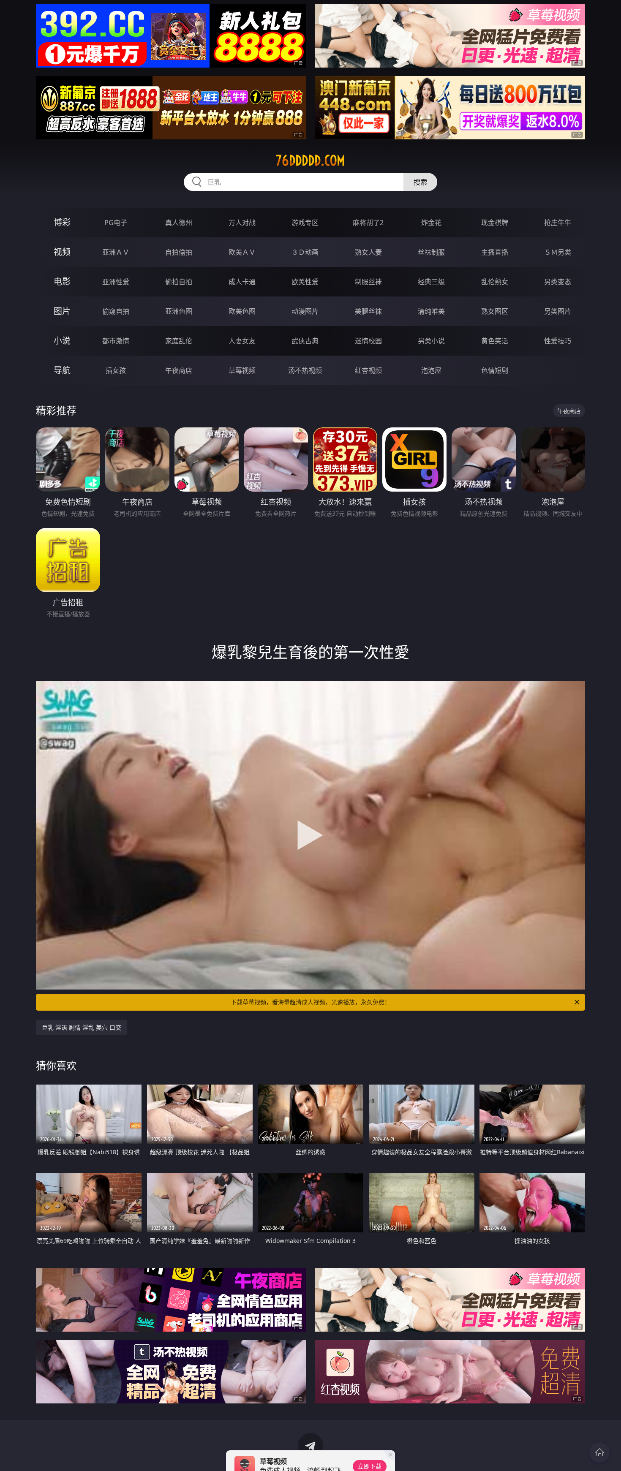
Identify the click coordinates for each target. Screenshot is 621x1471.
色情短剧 (494, 370)
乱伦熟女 (494, 281)
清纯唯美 (431, 311)
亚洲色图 (178, 311)
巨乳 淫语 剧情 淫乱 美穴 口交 (81, 1027)
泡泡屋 (431, 370)
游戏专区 (305, 222)
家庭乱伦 (178, 340)
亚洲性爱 (115, 281)
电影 (62, 281)
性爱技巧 (557, 340)
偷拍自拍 (178, 281)
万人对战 (242, 222)
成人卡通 (242, 281)
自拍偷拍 (178, 252)
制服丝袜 (368, 281)
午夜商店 (178, 370)
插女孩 (116, 370)
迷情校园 (368, 340)
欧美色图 (242, 311)
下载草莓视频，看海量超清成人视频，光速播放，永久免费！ (310, 1002)
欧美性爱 (305, 281)
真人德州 (178, 222)
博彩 (62, 222)
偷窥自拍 (115, 311)
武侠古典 (305, 340)
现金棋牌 (494, 222)
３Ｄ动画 (305, 252)
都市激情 (115, 340)
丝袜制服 (431, 252)
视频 (62, 252)
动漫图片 (305, 311)
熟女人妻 (368, 252)
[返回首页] (599, 1452)
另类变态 (557, 281)
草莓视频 (242, 370)
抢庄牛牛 (557, 222)
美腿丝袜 (368, 311)
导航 (62, 370)
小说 (62, 340)
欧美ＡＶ (242, 252)
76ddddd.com (310, 160)
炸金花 (431, 222)
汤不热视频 (305, 370)
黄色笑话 (494, 340)
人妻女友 (242, 340)
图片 (62, 311)
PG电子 (115, 222)
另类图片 (557, 311)
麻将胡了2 (368, 222)
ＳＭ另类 (557, 252)
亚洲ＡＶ (115, 252)
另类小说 (431, 340)
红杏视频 (368, 370)
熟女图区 (494, 311)
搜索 (420, 182)
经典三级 (431, 281)
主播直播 (494, 252)
